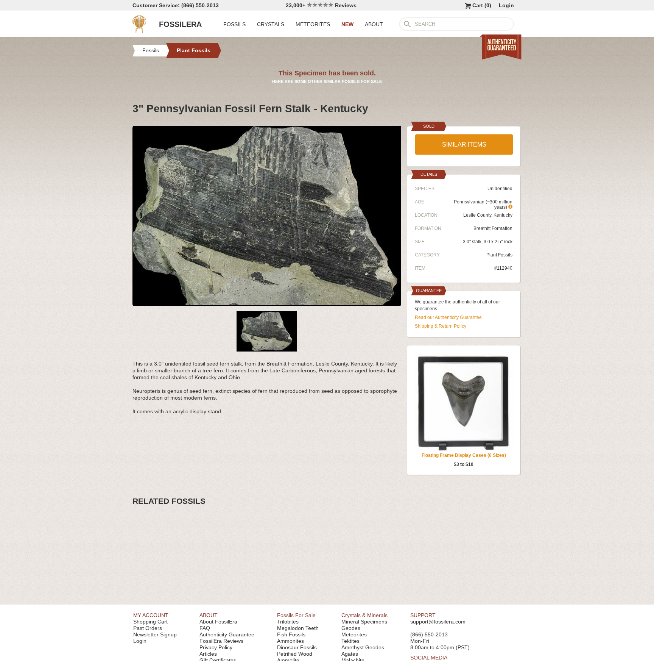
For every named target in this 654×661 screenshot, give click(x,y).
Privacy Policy (215, 647)
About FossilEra (218, 622)
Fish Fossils (291, 634)
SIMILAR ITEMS (464, 144)
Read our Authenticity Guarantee (448, 317)
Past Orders (147, 628)
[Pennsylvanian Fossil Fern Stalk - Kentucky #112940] (267, 303)
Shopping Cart (150, 622)
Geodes (350, 628)
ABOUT (374, 24)
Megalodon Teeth (298, 628)
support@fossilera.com (438, 622)
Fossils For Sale (296, 615)
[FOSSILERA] (139, 31)
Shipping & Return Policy (440, 326)
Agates (349, 654)
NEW (347, 24)
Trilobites (288, 622)
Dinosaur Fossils (297, 647)
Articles (208, 654)
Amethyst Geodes (362, 647)
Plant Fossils (499, 255)
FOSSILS (234, 24)
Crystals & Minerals (364, 615)
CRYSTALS (270, 24)
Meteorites (354, 634)
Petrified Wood (294, 654)
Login (506, 5)
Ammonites (290, 641)
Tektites (350, 641)
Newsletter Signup (155, 634)
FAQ (204, 628)
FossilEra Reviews (221, 641)
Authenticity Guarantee (226, 634)
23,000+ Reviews (321, 5)
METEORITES (313, 24)
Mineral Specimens (364, 622)
